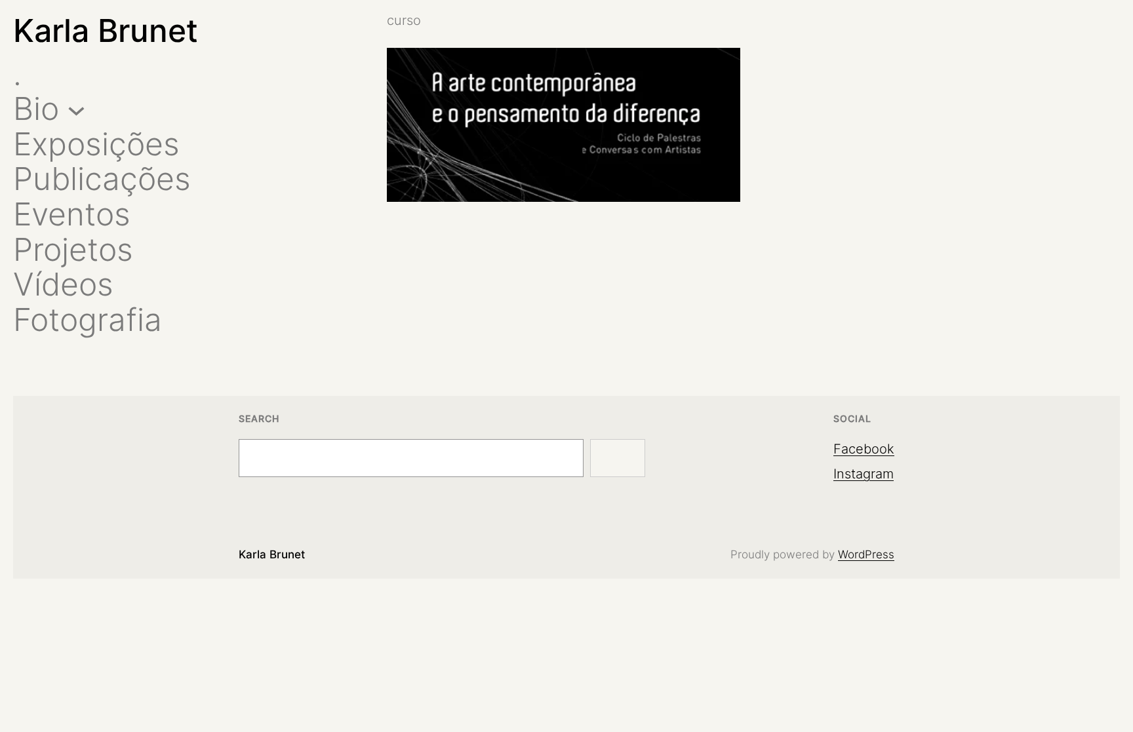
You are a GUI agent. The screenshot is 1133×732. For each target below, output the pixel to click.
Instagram (863, 474)
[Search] (617, 458)
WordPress (866, 554)
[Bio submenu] (76, 109)
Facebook (863, 449)
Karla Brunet (105, 30)
